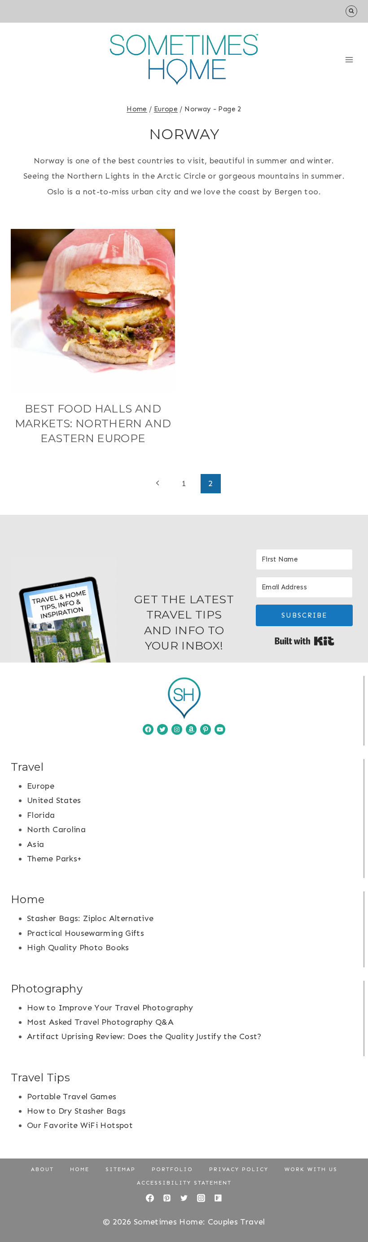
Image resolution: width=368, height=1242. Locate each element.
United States (54, 800)
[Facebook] (150, 1198)
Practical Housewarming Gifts (85, 933)
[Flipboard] (218, 1198)
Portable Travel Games (72, 1097)
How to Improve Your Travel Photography (110, 1008)
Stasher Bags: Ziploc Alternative (90, 918)
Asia (35, 844)
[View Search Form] (351, 11)
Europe (40, 786)
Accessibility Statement (184, 1183)
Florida (41, 815)
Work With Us (311, 1169)
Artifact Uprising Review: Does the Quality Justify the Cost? (144, 1036)
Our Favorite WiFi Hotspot (80, 1125)
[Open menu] (349, 59)
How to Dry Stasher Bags (76, 1111)
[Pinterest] (167, 1198)
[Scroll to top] (346, 1207)
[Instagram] (201, 1198)
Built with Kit (304, 641)
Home (79, 1169)
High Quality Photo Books (78, 947)
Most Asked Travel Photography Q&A (100, 1022)
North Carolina (56, 829)
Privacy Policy (238, 1169)
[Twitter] (184, 1198)
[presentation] (93, 311)
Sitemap (120, 1169)
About (42, 1169)
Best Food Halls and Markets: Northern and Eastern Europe (93, 423)
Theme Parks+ (54, 859)
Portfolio (172, 1169)
